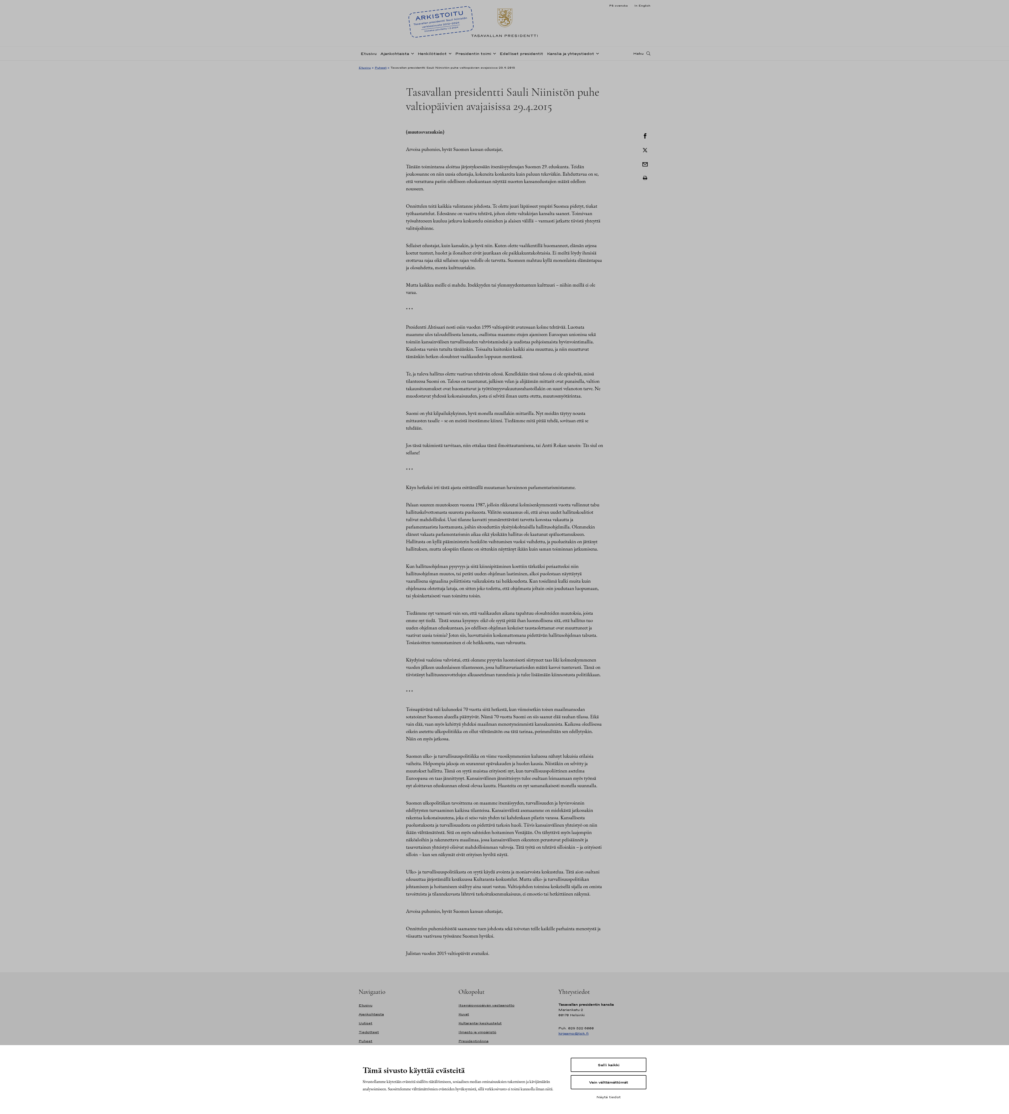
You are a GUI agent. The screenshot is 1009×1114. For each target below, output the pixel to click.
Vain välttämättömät (608, 1082)
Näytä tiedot (608, 1097)
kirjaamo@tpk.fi (573, 1033)
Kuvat (464, 1014)
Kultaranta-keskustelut (480, 1023)
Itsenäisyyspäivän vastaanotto (486, 1005)
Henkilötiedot (432, 53)
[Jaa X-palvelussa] (645, 150)
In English (642, 5)
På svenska (618, 5)
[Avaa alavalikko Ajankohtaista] (411, 53)
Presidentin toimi (473, 53)
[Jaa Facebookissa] (645, 135)
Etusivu (369, 53)
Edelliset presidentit (521, 53)
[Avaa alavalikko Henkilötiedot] (449, 53)
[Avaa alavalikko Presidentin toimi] (493, 53)
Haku (638, 53)
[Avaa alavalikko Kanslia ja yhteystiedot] (596, 53)
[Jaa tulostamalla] (645, 178)
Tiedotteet (369, 1032)
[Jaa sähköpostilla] (645, 164)
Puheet (381, 67)
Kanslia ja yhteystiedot (570, 53)
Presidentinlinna (473, 1041)
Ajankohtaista (394, 53)
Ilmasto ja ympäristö (477, 1032)
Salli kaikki (608, 1064)
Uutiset (365, 1023)
